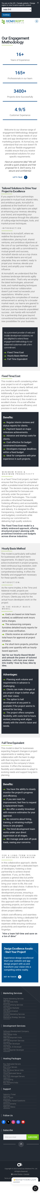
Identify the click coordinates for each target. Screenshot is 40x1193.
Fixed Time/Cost (15, 352)
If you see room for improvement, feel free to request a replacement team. (19, 802)
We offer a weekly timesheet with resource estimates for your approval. (19, 812)
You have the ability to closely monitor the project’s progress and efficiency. (19, 792)
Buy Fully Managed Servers (14, 1076)
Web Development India (12, 1037)
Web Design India (10, 1034)
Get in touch (10, 977)
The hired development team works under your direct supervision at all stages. (19, 832)
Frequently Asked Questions (14, 1101)
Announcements (9, 1104)
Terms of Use (8, 1178)
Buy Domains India (10, 1083)
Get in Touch (8, 1098)
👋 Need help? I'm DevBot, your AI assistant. (25, 1180)
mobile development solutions (17, 335)
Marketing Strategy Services (14, 1017)
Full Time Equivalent (17, 359)
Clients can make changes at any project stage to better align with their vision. (19, 692)
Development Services (14, 1026)
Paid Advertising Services (13, 1005)
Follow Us (8, 1115)
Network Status (9, 1107)
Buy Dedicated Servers (12, 1064)
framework (27, 500)
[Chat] (35, 1188)
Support (7, 1089)
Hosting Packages (12, 1058)
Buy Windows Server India (13, 1070)
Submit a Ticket (9, 1094)
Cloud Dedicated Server (12, 1073)
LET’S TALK (17, 177)
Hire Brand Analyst (10, 1011)
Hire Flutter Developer (11, 1044)
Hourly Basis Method (17, 355)
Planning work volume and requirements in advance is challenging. (18, 682)
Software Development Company (16, 1031)
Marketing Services (12, 993)
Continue (6, 15)
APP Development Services (13, 1041)
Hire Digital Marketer (11, 1008)
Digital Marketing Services (13, 999)
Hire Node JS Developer (12, 1047)
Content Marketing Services (14, 1014)
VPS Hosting (8, 1079)
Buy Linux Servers (10, 1067)
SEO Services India (10, 1002)
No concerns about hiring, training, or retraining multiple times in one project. (17, 822)
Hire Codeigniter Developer (13, 1050)
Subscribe (8, 1130)
